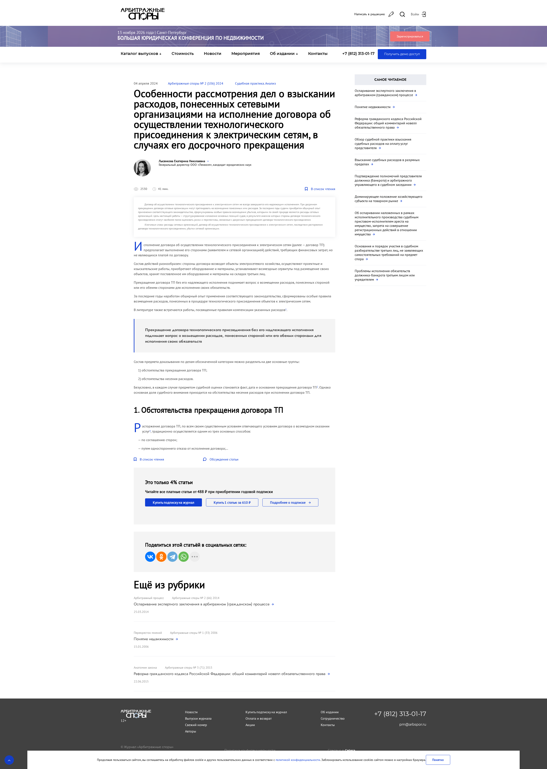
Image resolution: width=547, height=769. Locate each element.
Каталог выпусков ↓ (141, 53)
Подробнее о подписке (288, 502)
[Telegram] (172, 557)
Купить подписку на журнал (173, 502)
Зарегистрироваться (410, 36)
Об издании (330, 712)
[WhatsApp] (183, 557)
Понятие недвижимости (154, 638)
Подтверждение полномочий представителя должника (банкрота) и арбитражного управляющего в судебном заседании (388, 180)
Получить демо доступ (402, 54)
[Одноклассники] (161, 557)
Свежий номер (196, 725)
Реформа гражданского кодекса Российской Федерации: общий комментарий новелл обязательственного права (230, 673)
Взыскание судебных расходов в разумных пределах (387, 162)
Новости (212, 53)
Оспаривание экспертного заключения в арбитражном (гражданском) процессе (202, 604)
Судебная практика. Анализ (255, 83)
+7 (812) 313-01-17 (358, 53)
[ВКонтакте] (150, 557)
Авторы (190, 731)
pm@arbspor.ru (412, 724)
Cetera (350, 750)
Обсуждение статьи (224, 459)
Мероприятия (245, 53)
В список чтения (323, 189)
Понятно (438, 760)
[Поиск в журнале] (402, 14)
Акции (250, 725)
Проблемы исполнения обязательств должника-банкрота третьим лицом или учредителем (385, 275)
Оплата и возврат (259, 718)
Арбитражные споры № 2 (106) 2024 (195, 83)
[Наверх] (9, 760)
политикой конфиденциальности (298, 760)
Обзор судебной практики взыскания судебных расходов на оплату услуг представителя (383, 143)
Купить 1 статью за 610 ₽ (232, 502)
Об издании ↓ (284, 53)
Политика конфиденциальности (249, 750)
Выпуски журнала (198, 718)
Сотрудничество (333, 718)
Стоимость (183, 53)
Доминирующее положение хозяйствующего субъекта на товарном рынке (388, 198)
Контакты (318, 53)
